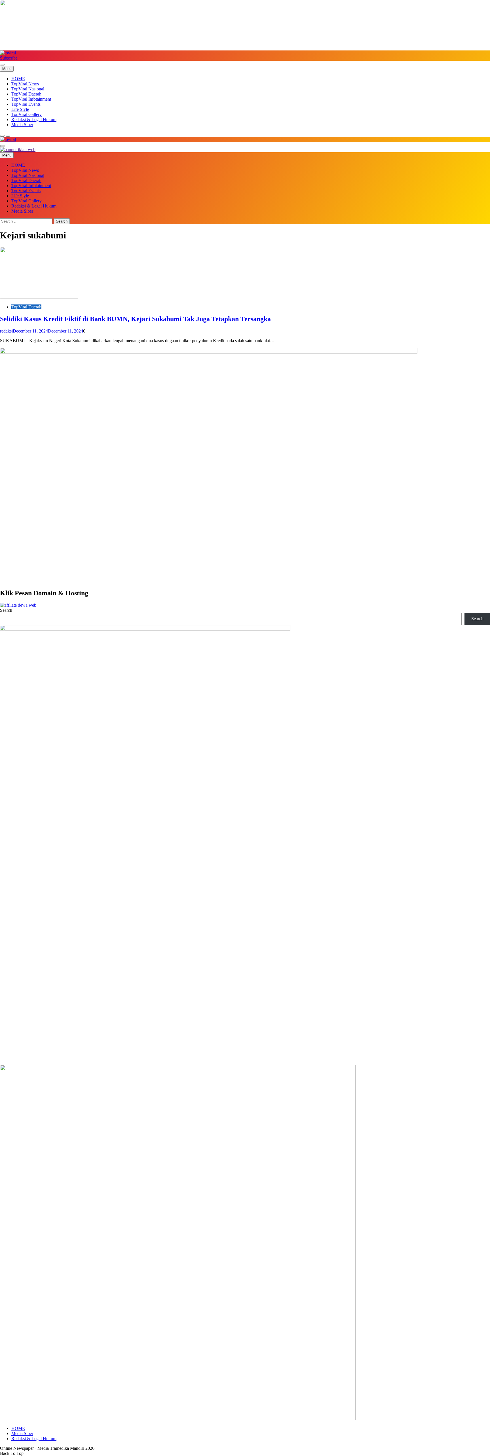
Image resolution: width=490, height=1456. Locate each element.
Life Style (20, 109)
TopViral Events (26, 104)
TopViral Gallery (26, 114)
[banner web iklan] (17, 149)
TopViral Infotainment (31, 99)
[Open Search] (2, 136)
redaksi (6, 331)
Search (6, 610)
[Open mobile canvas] (2, 146)
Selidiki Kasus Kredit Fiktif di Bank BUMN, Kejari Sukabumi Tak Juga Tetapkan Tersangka (135, 319)
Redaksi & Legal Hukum (33, 119)
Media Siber (22, 124)
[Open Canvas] (2, 64)
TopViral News (25, 83)
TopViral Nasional (27, 88)
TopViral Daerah (26, 94)
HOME (18, 78)
